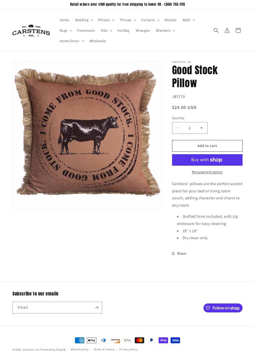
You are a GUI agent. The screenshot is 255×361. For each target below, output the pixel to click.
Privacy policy (128, 349)
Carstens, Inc (31, 349)
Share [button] (181, 253)
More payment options (207, 172)
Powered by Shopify (53, 349)
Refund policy (80, 349)
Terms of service (104, 349)
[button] (83, 20)
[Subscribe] (96, 307)
